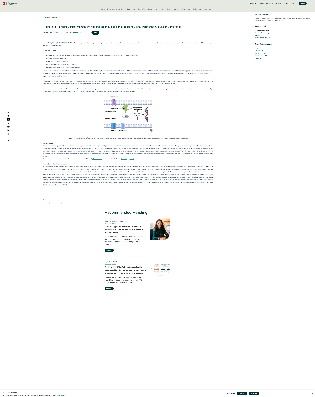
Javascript (258, 58)
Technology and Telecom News (202, 9)
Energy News (131, 9)
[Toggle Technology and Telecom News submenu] (213, 9)
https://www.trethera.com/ (263, 37)
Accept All (254, 393)
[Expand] (151, 130)
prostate (66, 203)
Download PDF (259, 50)
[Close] (312, 393)
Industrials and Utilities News (181, 9)
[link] (253, 3)
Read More (109, 250)
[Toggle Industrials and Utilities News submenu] (191, 9)
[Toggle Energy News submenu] (136, 9)
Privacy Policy (61, 395)
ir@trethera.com (97, 159)
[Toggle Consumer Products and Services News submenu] (125, 9)
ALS (51, 203)
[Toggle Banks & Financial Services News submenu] (158, 9)
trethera (45, 203)
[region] (157, 393)
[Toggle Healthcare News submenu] (171, 9)
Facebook (124, 159)
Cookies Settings (230, 393)
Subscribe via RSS (260, 53)
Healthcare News (165, 9)
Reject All (242, 393)
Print (256, 48)
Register (302, 3)
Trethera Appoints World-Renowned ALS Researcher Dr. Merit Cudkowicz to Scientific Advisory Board (125, 229)
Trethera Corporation (79, 32)
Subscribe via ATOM (261, 56)
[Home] (10, 3)
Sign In (294, 3)
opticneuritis (58, 203)
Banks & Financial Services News (147, 9)
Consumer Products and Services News (112, 9)
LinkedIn (132, 159)
